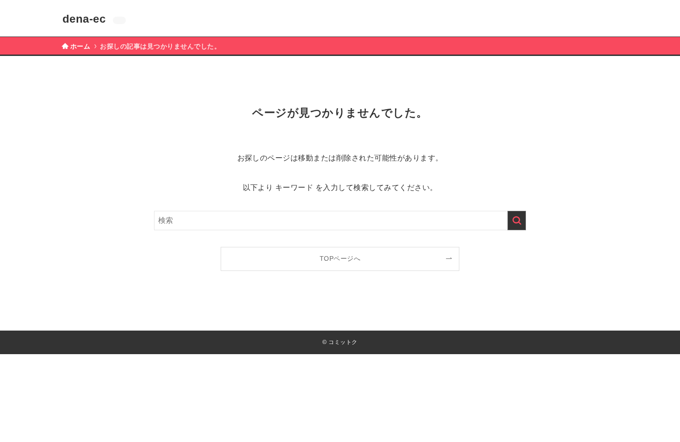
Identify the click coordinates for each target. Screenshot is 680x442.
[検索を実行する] (516, 220)
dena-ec (83, 19)
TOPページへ (340, 258)
